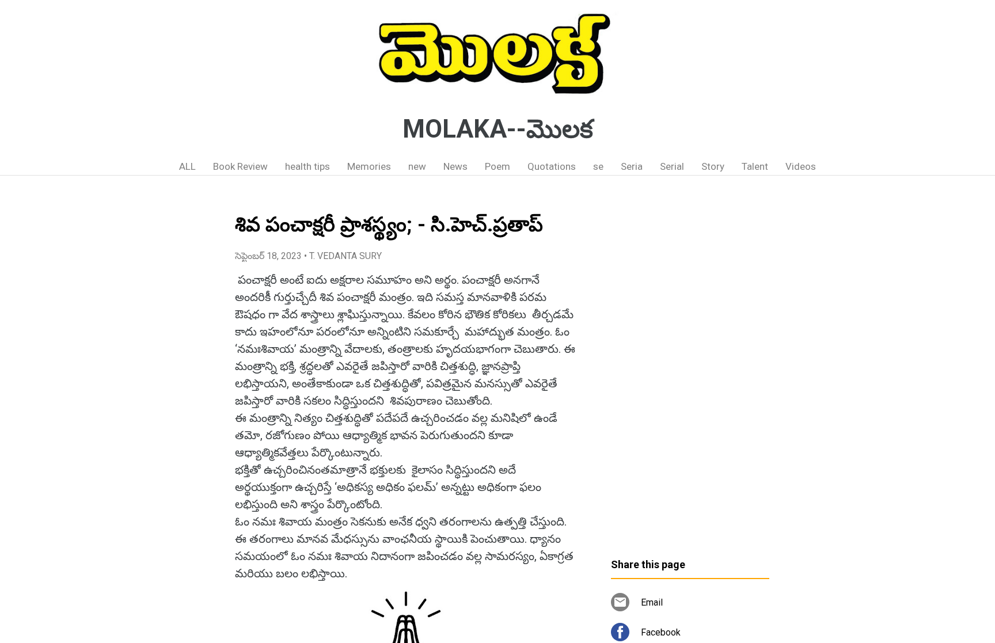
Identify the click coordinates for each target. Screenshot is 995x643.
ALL (187, 166)
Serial (672, 166)
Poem (497, 166)
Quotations (551, 166)
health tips (307, 166)
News (455, 166)
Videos (800, 166)
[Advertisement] (690, 371)
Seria (632, 166)
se (598, 166)
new (417, 166)
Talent (755, 166)
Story (712, 166)
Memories (369, 166)
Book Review (240, 166)
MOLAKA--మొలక (497, 129)
